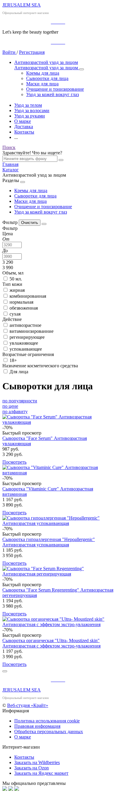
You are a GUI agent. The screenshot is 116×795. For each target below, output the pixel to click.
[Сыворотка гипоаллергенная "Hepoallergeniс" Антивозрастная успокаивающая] (58, 520)
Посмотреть (14, 462)
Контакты (24, 757)
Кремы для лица (30, 190)
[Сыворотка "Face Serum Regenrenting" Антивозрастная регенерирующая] (58, 571)
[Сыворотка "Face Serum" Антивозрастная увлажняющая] (58, 419)
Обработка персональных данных (48, 731)
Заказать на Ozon (31, 767)
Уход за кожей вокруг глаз (40, 211)
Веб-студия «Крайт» (27, 705)
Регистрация (32, 52)
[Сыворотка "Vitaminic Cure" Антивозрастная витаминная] (58, 470)
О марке (22, 736)
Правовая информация (37, 726)
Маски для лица (30, 201)
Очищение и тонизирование (43, 206)
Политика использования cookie (47, 720)
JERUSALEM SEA (21, 4)
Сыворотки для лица (35, 195)
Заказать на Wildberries (37, 762)
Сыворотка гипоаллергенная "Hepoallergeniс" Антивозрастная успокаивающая (48, 542)
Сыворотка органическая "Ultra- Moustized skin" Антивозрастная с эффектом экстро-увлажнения (51, 643)
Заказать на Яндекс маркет (41, 773)
